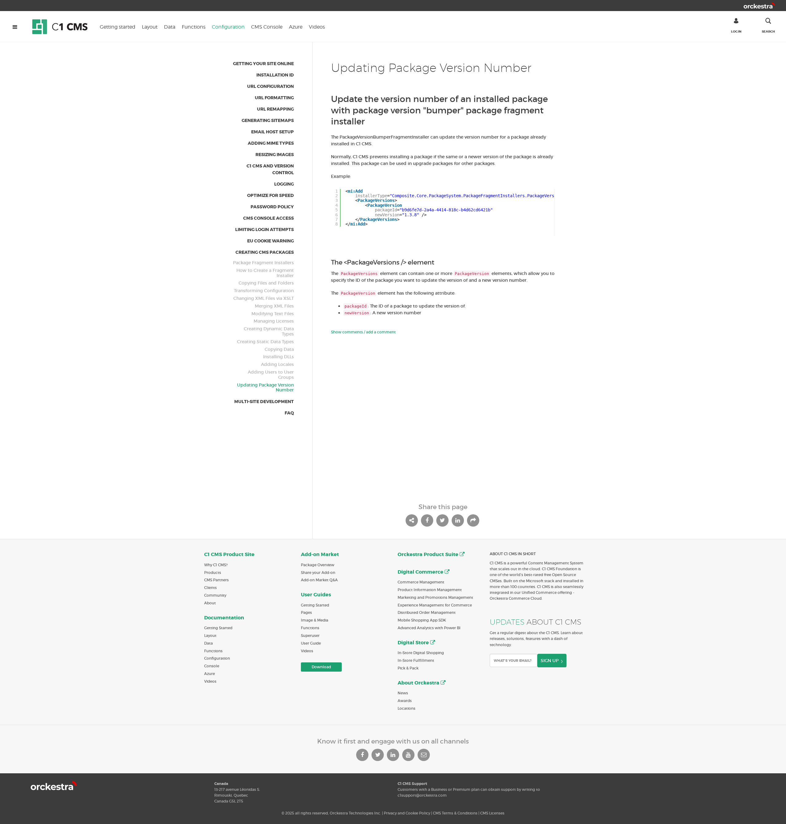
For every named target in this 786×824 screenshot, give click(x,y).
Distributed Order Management (427, 612)
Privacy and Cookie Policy (407, 813)
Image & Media (314, 620)
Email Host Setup (272, 132)
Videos (317, 27)
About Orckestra (419, 683)
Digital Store (414, 642)
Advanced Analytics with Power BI (429, 628)
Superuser (310, 635)
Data (169, 27)
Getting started (117, 27)
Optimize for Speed (270, 195)
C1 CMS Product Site (229, 554)
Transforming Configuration (264, 290)
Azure (295, 27)
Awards (405, 700)
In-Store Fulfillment (416, 660)
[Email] (424, 755)
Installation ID (275, 75)
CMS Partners (216, 580)
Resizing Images (274, 154)
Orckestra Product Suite (429, 554)
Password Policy (272, 207)
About (210, 603)
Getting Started (218, 628)
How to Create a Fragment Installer (265, 273)
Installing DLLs (278, 356)
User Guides (316, 594)
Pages (306, 612)
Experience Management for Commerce (435, 605)
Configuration (228, 27)
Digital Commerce (421, 572)
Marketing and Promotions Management (435, 597)
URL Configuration (270, 86)
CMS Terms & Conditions (455, 813)
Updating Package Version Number (265, 388)
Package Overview (317, 565)
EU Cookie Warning (270, 241)
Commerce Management (421, 582)
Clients (210, 587)
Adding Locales (277, 364)
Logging (284, 184)
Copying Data (279, 349)
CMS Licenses (492, 813)
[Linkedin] (393, 755)
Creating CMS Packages (264, 252)
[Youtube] (408, 755)
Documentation (224, 617)
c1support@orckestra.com (422, 795)
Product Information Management (430, 589)
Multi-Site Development (264, 401)
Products (212, 572)
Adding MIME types (271, 143)
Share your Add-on (318, 572)
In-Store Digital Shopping (421, 652)
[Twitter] (378, 755)
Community (215, 595)
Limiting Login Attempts (264, 229)
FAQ (289, 413)
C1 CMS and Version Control (270, 169)
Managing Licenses (274, 321)
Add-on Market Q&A (319, 580)
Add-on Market (320, 554)
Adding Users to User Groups (271, 375)
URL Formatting (274, 97)
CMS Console (266, 27)
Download (321, 667)
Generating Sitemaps (268, 120)
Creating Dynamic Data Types (269, 331)
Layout (150, 27)
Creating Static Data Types (265, 341)
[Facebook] (362, 755)
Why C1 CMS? (216, 565)
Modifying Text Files (272, 313)
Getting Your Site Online (263, 63)
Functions (193, 27)
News (403, 693)
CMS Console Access (268, 218)
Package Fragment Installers (263, 262)
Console (211, 666)
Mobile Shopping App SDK (422, 620)
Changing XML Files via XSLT (263, 298)
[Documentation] (63, 26)
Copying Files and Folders (266, 283)
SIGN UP (549, 660)
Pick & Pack (408, 668)
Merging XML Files (274, 306)
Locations (406, 708)
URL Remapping (275, 109)
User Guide (311, 643)
